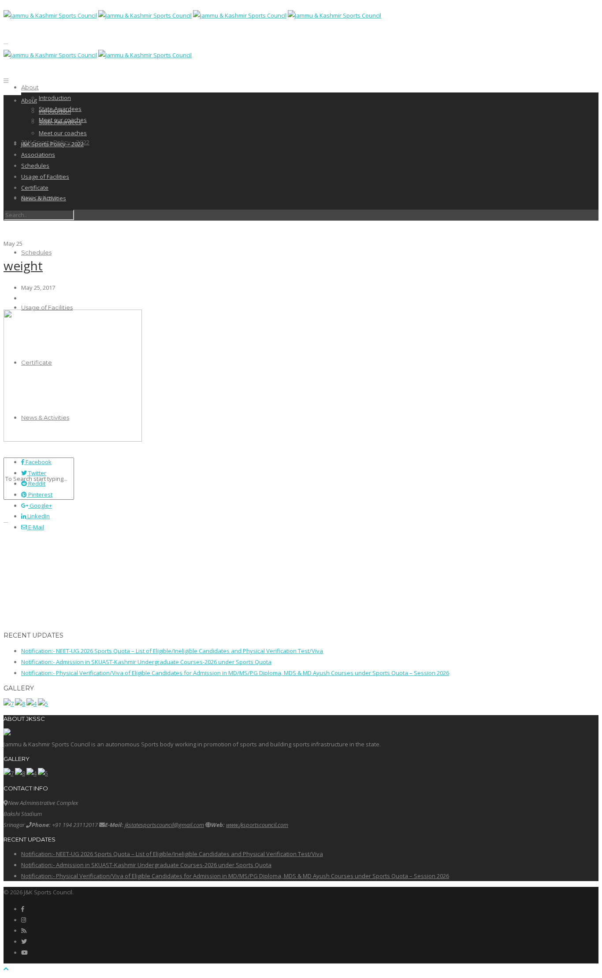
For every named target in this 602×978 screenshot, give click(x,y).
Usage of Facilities (47, 307)
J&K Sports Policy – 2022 (52, 144)
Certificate (34, 188)
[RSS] (23, 930)
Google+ (40, 505)
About (30, 87)
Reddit (36, 483)
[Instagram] (23, 920)
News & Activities (43, 198)
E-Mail (35, 527)
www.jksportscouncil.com (257, 825)
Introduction (55, 98)
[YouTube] (24, 952)
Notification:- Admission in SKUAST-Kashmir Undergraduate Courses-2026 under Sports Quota (146, 662)
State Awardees (60, 122)
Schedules (36, 252)
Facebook (38, 462)
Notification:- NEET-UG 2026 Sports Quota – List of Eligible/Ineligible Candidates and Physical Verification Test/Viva (172, 651)
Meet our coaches (63, 133)
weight (23, 265)
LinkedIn (38, 516)
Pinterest (39, 494)
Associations (38, 155)
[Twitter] (24, 941)
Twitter (36, 473)
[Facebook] (22, 909)
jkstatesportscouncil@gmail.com (164, 825)
